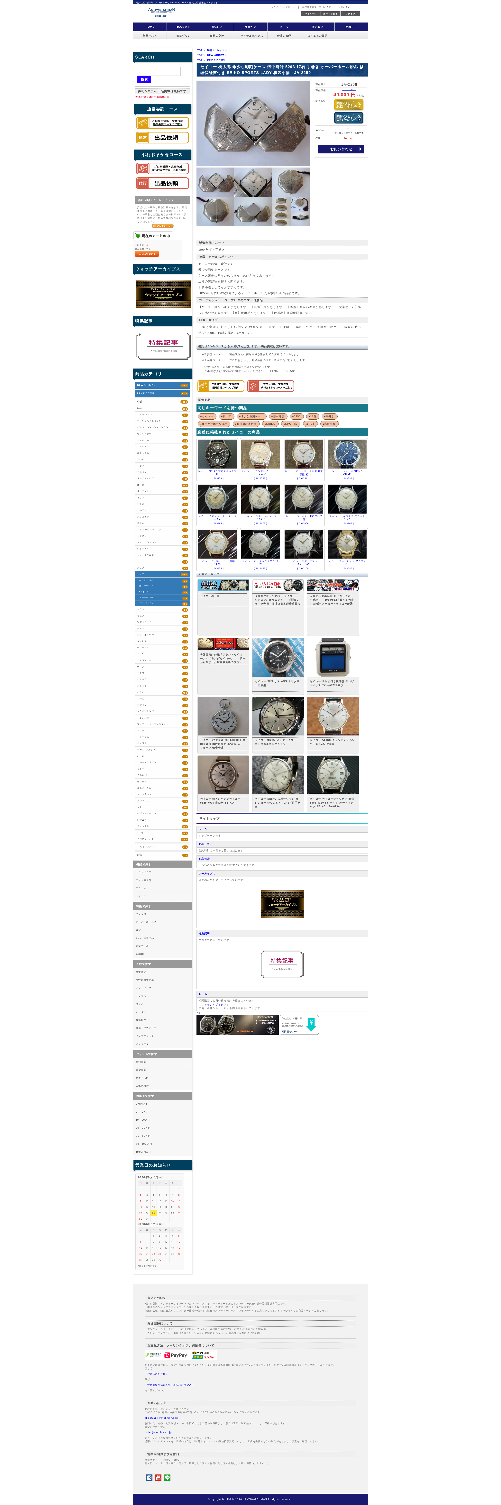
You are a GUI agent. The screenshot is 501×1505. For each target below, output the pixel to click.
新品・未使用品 (145, 937)
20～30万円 (143, 1127)
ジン (162, 561)
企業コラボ (142, 945)
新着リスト (150, 35)
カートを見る (330, 13)
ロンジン (162, 832)
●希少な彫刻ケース (251, 416)
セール (284, 26)
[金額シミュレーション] (162, 225)
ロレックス (162, 826)
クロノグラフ (143, 872)
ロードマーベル (163, 580)
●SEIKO (270, 423)
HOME (150, 26)
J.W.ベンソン (162, 414)
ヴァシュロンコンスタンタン (162, 427)
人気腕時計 (142, 1085)
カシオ (162, 504)
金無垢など (142, 1019)
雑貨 (162, 855)
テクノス (162, 666)
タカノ (162, 628)
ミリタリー (142, 1011)
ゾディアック (162, 622)
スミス (162, 568)
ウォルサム (162, 440)
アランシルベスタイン (162, 421)
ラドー (162, 807)
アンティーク (143, 987)
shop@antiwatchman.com (161, 1417)
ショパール (162, 548)
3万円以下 (142, 1103)
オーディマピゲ (162, 478)
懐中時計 (141, 971)
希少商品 (141, 1069)
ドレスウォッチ (145, 1036)
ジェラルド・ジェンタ (162, 529)
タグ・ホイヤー (162, 635)
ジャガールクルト (162, 542)
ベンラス (162, 743)
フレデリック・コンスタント (162, 724)
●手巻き (329, 416)
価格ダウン (184, 35)
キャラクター (143, 1044)
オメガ (162, 485)
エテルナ (162, 446)
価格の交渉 (217, 35)
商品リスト (184, 26)
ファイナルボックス (250, 35)
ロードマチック (163, 586)
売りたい (250, 26)
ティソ (162, 654)
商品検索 (204, 858)
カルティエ (162, 510)
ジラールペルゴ (162, 555)
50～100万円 (144, 1143)
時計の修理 (284, 35)
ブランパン (162, 717)
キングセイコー (163, 597)
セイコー (162, 574)
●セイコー (206, 416)
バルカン (162, 698)
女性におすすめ (145, 979)
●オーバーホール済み (213, 423)
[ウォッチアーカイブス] (282, 916)
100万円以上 (143, 1151)
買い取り (317, 26)
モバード (162, 781)
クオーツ (141, 896)
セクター (162, 609)
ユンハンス (162, 800)
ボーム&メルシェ (162, 749)
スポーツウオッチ (146, 1027)
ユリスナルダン (162, 794)
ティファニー (162, 660)
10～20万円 (143, 1119)
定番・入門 (142, 1077)
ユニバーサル (162, 788)
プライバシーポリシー (283, 7)
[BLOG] (282, 977)
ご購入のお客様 (156, 1373)
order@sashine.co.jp (158, 1432)
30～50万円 (143, 1135)
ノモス (162, 673)
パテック (162, 679)
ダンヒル (162, 641)
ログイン (350, 13)
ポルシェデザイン (162, 762)
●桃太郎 (226, 416)
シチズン (162, 536)
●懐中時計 (277, 416)
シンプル (141, 995)
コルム (162, 523)
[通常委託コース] (220, 391)
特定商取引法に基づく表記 (316, 7)
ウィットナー (162, 434)
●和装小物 (329, 423)
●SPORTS (290, 423)
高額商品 (141, 1061)
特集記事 (204, 933)
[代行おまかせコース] (270, 391)
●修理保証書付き (245, 423)
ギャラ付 (141, 913)
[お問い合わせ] (341, 149)
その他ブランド (162, 839)
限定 (138, 929)
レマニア (162, 820)
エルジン (162, 472)
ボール (162, 756)
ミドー (162, 769)
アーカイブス (207, 873)
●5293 (296, 416)
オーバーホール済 (146, 921)
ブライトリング (162, 711)
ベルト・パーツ (162, 846)
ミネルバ (162, 775)
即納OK (140, 954)
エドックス (162, 453)
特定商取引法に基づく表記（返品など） (170, 1384)
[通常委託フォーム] (162, 144)
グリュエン (162, 516)
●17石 (312, 416)
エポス (162, 465)
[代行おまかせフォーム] (162, 190)
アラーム (141, 888)
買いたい (217, 26)
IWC (162, 408)
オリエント (162, 491)
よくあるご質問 (317, 35)
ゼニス (162, 616)
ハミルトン (162, 692)
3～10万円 (142, 1111)
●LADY (310, 423)
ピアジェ (162, 705)
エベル (162, 459)
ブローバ (162, 730)
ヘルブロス (162, 737)
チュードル (162, 647)
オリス (162, 497)
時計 (162, 401)
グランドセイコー (163, 603)
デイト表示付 (143, 880)
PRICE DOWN (162, 393)
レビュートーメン (162, 813)
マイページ (311, 13)
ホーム (203, 829)
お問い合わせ (345, 7)
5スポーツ (163, 592)
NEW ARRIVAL (162, 385)
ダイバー (141, 1003)
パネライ (162, 686)
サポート (351, 26)
